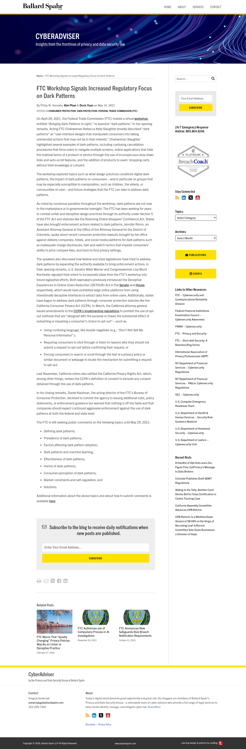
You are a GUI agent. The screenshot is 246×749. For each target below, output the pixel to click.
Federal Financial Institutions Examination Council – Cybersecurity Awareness (192, 315)
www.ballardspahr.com (125, 743)
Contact (215, 7)
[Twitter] (191, 197)
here (52, 501)
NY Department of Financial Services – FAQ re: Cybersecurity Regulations (194, 383)
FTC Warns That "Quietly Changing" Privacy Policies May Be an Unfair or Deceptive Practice (53, 642)
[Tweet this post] (53, 580)
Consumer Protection (62, 110)
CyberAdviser (57, 35)
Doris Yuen (86, 105)
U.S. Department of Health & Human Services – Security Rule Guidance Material (194, 417)
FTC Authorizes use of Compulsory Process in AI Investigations (93, 631)
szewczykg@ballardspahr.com (45, 702)
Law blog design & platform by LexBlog (199, 742)
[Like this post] (59, 580)
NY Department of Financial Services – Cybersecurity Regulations (191, 367)
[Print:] (39, 580)
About (182, 7)
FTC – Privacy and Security (190, 333)
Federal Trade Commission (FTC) (117, 110)
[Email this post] (46, 580)
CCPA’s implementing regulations (96, 311)
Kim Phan (70, 105)
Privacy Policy (104, 724)
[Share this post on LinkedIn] (65, 580)
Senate (124, 285)
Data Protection (87, 110)
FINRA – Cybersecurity (188, 326)
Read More (154, 706)
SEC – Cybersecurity (187, 394)
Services (198, 7)
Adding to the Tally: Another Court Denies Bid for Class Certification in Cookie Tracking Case (195, 494)
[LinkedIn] (184, 197)
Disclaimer (90, 724)
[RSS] (177, 197)
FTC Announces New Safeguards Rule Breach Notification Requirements (135, 631)
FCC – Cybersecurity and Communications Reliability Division (191, 299)
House (140, 285)
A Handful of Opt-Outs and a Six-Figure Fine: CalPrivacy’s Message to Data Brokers (195, 467)
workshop (141, 118)
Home (167, 7)
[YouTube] (198, 197)
